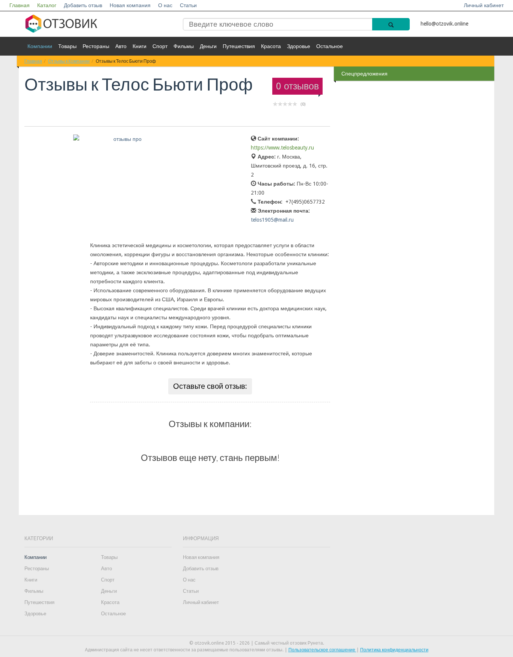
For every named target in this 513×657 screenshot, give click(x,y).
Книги (139, 46)
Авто (121, 46)
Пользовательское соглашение (322, 649)
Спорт (159, 46)
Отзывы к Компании (69, 61)
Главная (19, 5)
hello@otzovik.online (444, 24)
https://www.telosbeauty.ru (282, 148)
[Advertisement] (415, 202)
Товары (67, 46)
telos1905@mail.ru (272, 220)
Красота (271, 46)
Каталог (46, 5)
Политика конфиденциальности (394, 649)
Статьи (188, 5)
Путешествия (239, 46)
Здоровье (298, 46)
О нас (165, 5)
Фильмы (184, 46)
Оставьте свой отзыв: (210, 386)
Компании (39, 46)
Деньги (208, 46)
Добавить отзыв (83, 5)
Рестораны (96, 46)
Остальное (329, 46)
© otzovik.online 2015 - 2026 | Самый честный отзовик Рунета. (256, 643)
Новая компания (130, 5)
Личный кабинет (484, 5)
